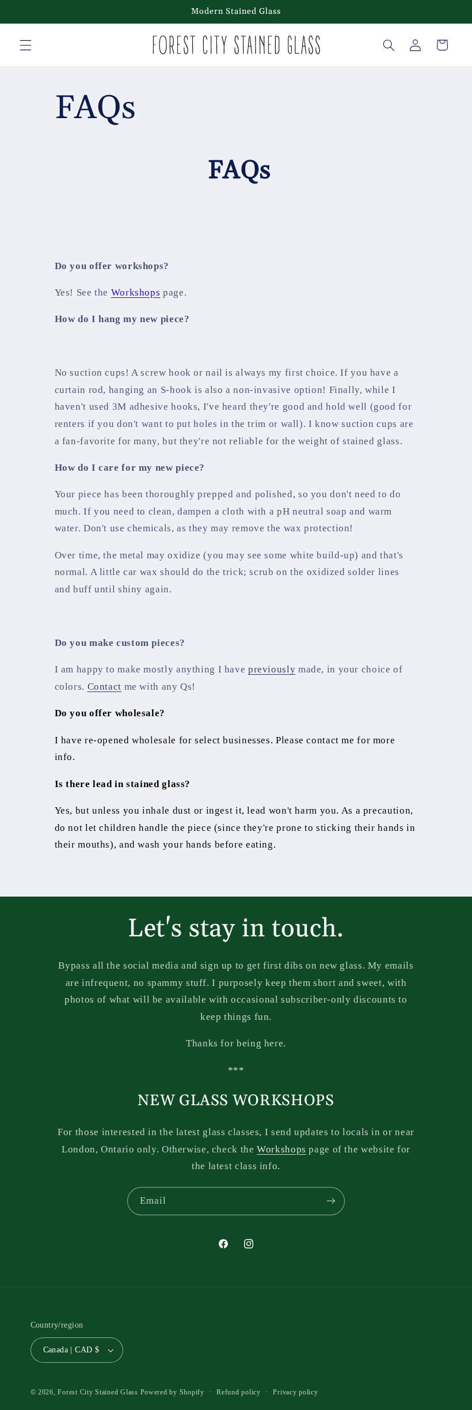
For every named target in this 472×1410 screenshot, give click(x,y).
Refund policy (238, 1392)
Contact (104, 686)
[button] (25, 45)
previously (271, 669)
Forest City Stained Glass (98, 1392)
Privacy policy (295, 1392)
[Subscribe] (331, 1201)
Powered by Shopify (172, 1392)
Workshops (136, 292)
